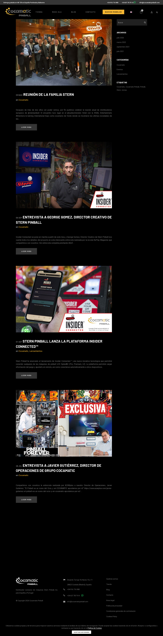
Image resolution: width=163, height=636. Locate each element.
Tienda (109, 584)
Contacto (109, 595)
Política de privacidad (114, 606)
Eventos (120, 69)
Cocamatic (23, 100)
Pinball (142, 87)
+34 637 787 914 (73, 596)
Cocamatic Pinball (132, 87)
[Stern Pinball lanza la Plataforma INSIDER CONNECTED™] (64, 299)
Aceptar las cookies (81, 632)
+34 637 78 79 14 (127, 2)
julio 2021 (120, 51)
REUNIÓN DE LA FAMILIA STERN (48, 94)
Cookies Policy (111, 616)
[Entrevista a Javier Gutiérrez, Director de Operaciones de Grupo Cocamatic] (64, 423)
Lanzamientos (35, 351)
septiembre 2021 (123, 47)
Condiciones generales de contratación (121, 611)
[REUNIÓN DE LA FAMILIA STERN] (64, 52)
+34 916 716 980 (112, 2)
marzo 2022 (121, 42)
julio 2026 (120, 38)
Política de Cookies (95, 628)
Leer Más (26, 127)
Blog (108, 590)
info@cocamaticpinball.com (149, 2)
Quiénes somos (112, 579)
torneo (124, 90)
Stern (119, 90)
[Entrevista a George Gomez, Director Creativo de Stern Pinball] (64, 175)
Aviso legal (110, 600)
